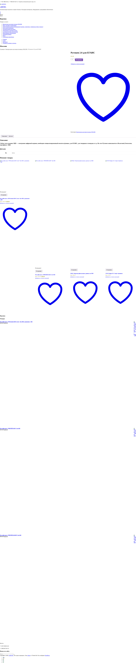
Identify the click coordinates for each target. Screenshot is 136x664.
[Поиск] (14, 654)
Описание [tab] (4, 136)
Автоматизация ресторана (9, 29)
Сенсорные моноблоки (8, 37)
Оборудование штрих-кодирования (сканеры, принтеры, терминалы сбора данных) (23, 26)
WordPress (47, 655)
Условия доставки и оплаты (9, 43)
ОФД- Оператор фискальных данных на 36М (81, 273)
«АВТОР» (3, 7)
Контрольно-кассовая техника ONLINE (12, 24)
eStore (28, 655)
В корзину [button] (3, 194)
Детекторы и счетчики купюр (10, 30)
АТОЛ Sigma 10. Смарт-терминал (114, 273)
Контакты (5, 42)
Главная (5, 39)
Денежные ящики (7, 34)
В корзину (79, 59)
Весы (4, 35)
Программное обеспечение (9, 33)
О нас (4, 40)
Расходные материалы (8, 28)
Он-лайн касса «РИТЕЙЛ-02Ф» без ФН (45, 274)
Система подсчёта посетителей (10, 31)
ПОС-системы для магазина (9, 25)
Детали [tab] (11, 136)
